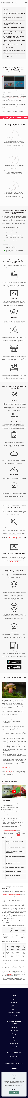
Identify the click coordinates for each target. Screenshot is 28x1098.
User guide (14, 1030)
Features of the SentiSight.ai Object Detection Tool (13, 32)
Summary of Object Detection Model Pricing (13, 55)
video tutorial (9, 771)
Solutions (14, 1027)
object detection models (8, 830)
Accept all (14, 1093)
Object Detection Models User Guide (14, 44)
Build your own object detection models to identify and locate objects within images (14, 13)
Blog (14, 1037)
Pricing (14, 1034)
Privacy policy (14, 1089)
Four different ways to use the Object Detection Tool (14, 41)
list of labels (14, 561)
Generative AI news (14, 1012)
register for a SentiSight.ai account (10, 894)
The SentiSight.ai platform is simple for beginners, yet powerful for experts (13, 23)
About (14, 1040)
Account (14, 1047)
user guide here (6, 767)
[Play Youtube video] (14, 791)
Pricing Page (21, 969)
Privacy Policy (14, 1056)
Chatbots (14, 1009)
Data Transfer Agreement (14, 1063)
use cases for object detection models (15, 97)
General (14, 1003)
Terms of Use (14, 1060)
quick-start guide (15, 537)
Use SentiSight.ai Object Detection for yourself (14, 51)
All (14, 999)
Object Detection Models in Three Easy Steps (13, 18)
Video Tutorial (9, 47)
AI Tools (14, 1006)
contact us (11, 974)
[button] (14, 842)
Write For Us (14, 1016)
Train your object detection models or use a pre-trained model (14, 37)
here (18, 835)
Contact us (14, 1044)
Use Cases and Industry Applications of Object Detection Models (14, 28)
